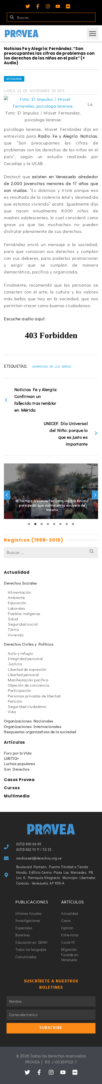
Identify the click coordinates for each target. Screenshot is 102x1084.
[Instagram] (48, 6)
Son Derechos (17, 769)
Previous (7, 495)
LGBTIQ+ (11, 758)
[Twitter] (27, 6)
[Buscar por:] (51, 552)
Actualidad (14, 78)
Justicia (15, 663)
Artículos (14, 742)
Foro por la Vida (17, 753)
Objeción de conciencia (28, 685)
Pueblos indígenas (24, 613)
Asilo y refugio (20, 653)
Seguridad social (23, 624)
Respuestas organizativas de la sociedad (40, 731)
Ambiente (16, 597)
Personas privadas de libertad (34, 695)
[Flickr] (68, 6)
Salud (13, 618)
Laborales (16, 608)
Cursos (12, 788)
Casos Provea (19, 779)
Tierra (13, 629)
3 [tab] (41, 524)
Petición (15, 701)
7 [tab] (66, 524)
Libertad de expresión (27, 669)
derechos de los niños (51, 366)
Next (95, 495)
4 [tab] (47, 524)
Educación (17, 602)
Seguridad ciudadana (27, 706)
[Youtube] (57, 6)
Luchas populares (19, 763)
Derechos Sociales (20, 583)
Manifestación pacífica (28, 679)
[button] (92, 33)
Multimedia (17, 796)
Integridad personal (25, 658)
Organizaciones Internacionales (32, 726)
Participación (19, 690)
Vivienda (15, 634)
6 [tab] (60, 524)
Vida (12, 711)
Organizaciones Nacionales (28, 720)
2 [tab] (35, 524)
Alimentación (19, 592)
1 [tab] (29, 524)
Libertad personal (23, 674)
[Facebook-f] (37, 6)
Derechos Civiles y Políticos (28, 644)
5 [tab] (54, 524)
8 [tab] (73, 524)
